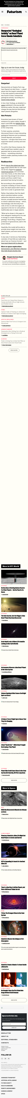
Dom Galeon (5, 620)
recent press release (8, 100)
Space (2, 24)
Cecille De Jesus (6, 943)
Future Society (6, 1083)
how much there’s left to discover (12, 243)
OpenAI (3, 309)
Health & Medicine (7, 1085)
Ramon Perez (5, 814)
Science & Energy (5, 833)
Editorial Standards (9, 1039)
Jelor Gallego (5, 866)
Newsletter (6, 1033)
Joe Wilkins (5, 335)
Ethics (3, 298)
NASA (2, 807)
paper (3, 105)
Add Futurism (10, 44)
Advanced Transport (6, 329)
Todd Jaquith (5, 749)
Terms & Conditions (6, 1047)
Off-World (7, 24)
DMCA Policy (4, 1049)
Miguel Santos (5, 891)
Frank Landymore (6, 325)
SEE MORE (14, 780)
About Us (4, 1036)
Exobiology (4, 859)
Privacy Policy (20, 1)
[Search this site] (26, 12)
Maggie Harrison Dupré (12, 41)
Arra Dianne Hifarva (6, 672)
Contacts (5, 1043)
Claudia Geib (5, 594)
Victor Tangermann (6, 345)
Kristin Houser (5, 840)
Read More (14, 350)
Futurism (4, 723)
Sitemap (3, 1050)
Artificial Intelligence (7, 319)
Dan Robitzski (5, 969)
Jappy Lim (4, 697)
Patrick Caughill (6, 775)
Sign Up (14, 78)
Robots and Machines (8, 1088)
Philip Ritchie (5, 646)
